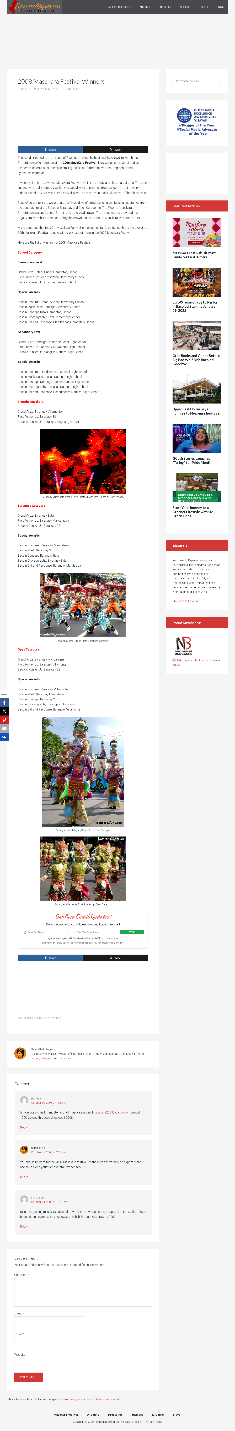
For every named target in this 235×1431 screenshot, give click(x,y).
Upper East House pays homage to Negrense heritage (196, 411)
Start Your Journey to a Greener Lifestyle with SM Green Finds (193, 512)
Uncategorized (53, 1018)
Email (19, 1334)
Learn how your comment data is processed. (89, 1399)
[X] (4, 711)
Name (19, 1314)
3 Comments (70, 88)
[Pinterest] (4, 720)
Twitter (34, 1058)
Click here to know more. (188, 601)
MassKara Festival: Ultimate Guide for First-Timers (195, 255)
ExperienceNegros (34, 7)
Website (19, 1354)
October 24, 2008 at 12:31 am (49, 1202)
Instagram (47, 1058)
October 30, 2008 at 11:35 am (49, 1102)
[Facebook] (4, 702)
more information (113, 938)
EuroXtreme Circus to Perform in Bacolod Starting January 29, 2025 (197, 306)
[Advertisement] (117, 38)
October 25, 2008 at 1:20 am (48, 1152)
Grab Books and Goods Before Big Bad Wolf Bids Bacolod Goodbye (196, 360)
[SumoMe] (4, 737)
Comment (21, 1275)
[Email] (4, 728)
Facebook (65, 1058)
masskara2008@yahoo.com (111, 1112)
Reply (24, 1127)
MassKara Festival (132, 1421)
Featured (37, 1018)
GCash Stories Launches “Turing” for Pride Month (192, 460)
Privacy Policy (153, 1421)
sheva (34, 1197)
